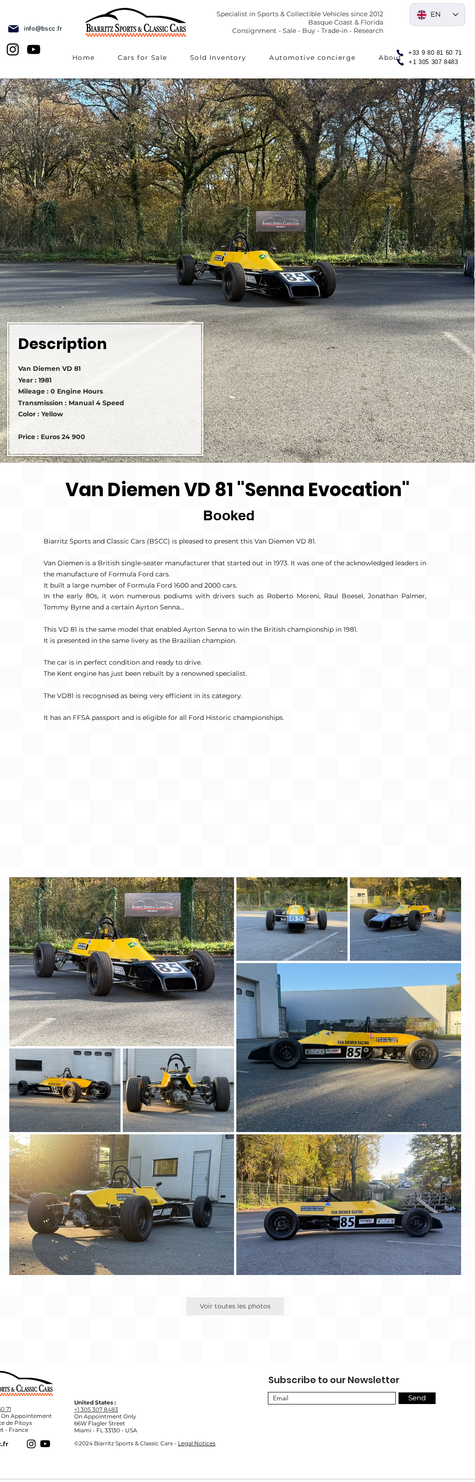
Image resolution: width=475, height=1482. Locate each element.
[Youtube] (45, 1444)
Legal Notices (196, 1443)
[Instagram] (13, 49)
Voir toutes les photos (235, 1306)
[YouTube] (33, 49)
